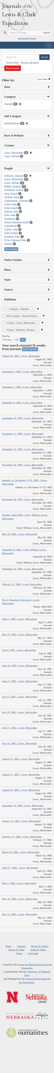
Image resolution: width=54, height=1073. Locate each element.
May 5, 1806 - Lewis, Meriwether (19, 883)
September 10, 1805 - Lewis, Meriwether (23, 805)
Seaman (8, 243)
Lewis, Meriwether (13, 152)
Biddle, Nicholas (12, 186)
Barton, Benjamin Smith (16, 222)
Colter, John (10, 204)
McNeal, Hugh (11, 197)
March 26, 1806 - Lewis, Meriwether (20, 852)
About (19, 953)
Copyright (33, 953)
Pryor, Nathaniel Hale (15, 240)
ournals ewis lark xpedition (19, 14)
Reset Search (12, 68)
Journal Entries (11, 123)
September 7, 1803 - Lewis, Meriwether (22, 387)
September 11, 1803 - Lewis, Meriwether (22, 433)
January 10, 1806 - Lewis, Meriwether (21, 821)
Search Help (12, 62)
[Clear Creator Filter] (31, 152)
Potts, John (9, 214)
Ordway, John (11, 211)
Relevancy (7, 340)
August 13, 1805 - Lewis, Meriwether (21, 758)
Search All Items (30, 349)
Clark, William (11, 156)
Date (23, 340)
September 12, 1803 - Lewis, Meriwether (23, 449)
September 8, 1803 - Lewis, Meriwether (22, 402)
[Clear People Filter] (30, 175)
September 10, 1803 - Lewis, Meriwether (23, 418)
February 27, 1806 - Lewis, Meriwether (22, 836)
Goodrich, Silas (12, 236)
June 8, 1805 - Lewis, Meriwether (19, 650)
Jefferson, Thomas (13, 175)
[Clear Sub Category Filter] (27, 123)
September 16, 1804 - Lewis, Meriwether (23, 568)
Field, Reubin (11, 232)
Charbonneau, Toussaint (16, 200)
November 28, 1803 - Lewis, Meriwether (22, 499)
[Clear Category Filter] (20, 104)
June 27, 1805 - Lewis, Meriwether (20, 681)
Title (16, 340)
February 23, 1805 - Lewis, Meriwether (22, 584)
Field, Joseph (11, 207)
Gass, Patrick (11, 193)
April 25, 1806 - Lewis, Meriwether (20, 867)
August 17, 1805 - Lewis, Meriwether (21, 774)
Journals (8, 103)
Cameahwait (10, 225)
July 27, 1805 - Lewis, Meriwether (19, 727)
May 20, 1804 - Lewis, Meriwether (20, 534)
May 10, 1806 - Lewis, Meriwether (20, 898)
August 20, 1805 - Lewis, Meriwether (21, 790)
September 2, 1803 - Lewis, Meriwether (22, 371)
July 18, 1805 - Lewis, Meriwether (19, 712)
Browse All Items (29, 62)
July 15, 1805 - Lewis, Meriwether (19, 696)
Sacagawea (9, 218)
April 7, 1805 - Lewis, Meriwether (19, 619)
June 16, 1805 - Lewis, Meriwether (20, 665)
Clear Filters (42, 79)
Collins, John (11, 229)
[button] (38, 308)
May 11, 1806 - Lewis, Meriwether (19, 914)
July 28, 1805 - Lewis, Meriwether (19, 743)
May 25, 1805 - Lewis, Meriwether (20, 634)
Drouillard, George (13, 189)
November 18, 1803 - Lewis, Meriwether (22, 464)
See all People (11, 249)
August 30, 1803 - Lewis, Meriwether (21, 356)
